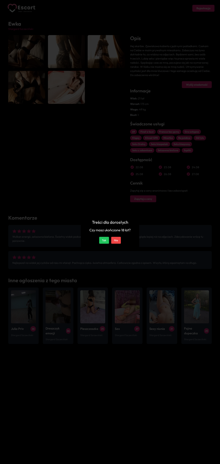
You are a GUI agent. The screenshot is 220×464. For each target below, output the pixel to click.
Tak (104, 240)
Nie (116, 240)
